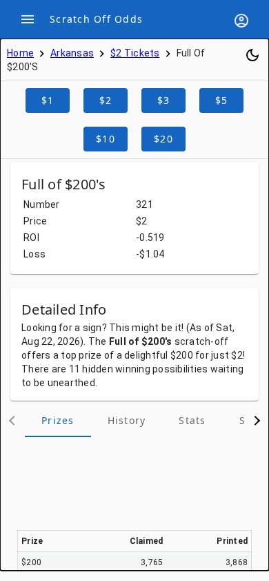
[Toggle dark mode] (252, 55)
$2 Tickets (135, 53)
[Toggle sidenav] (27, 19)
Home (20, 53)
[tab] (58, 420)
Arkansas (72, 53)
